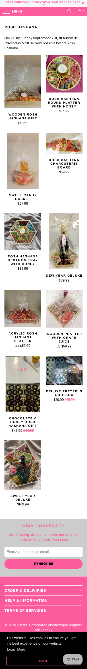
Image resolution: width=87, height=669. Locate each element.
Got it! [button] (43, 661)
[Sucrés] (43, 11)
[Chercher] (71, 11)
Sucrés (22, 625)
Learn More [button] (16, 649)
